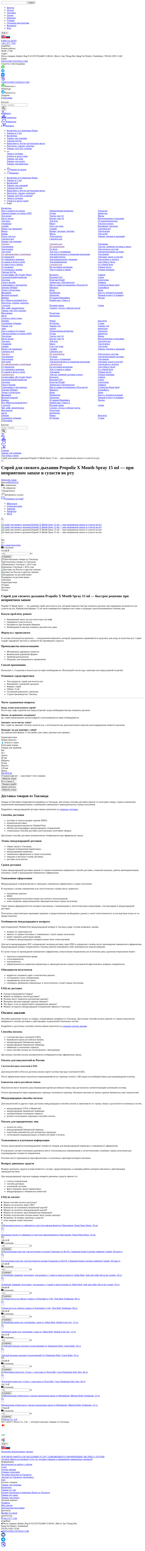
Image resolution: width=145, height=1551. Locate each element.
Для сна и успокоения (60, 251)
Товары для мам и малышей (111, 236)
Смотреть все (7, 239)
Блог (9, 28)
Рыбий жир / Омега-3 (59, 300)
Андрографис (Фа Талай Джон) (16, 274)
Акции (10, 15)
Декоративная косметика (61, 211)
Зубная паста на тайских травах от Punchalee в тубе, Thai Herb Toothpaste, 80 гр (39, 1308)
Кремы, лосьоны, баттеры (61, 231)
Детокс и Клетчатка (10, 290)
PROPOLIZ (13, 482)
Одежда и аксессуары (17, 156)
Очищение (6, 223)
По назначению (56, 246)
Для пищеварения (58, 262)
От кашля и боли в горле (13, 262)
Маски (4, 231)
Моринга (53, 287)
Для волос (103, 211)
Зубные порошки (106, 269)
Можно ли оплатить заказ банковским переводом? (28, 1212)
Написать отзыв (9, 779)
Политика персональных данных (17, 1451)
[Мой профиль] (3, 436)
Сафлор (101, 274)
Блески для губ (56, 218)
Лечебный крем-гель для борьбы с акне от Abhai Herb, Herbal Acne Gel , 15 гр (38, 1332)
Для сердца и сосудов (108, 249)
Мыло (52, 223)
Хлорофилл (103, 287)
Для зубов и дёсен (106, 262)
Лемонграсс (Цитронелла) (62, 282)
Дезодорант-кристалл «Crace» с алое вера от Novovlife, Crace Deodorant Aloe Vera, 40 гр (43, 1381)
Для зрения (103, 254)
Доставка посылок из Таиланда (16, 1474)
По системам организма (60, 267)
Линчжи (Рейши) (9, 287)
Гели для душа (56, 226)
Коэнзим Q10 (55, 277)
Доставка (11, 13)
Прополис (54, 295)
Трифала (102, 282)
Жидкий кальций (9, 295)
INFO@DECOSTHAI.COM (14, 61)
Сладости (5, 305)
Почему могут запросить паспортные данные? (26, 999)
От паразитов (7, 257)
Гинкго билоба (8, 282)
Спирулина (103, 280)
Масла (52, 234)
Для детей (102, 234)
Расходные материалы (54, 314)
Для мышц (103, 244)
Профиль (5, 1503)
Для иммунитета (57, 257)
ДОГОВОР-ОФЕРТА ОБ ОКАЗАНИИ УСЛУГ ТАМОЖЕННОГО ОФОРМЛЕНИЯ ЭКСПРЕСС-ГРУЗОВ (53, 1456)
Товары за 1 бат (14, 133)
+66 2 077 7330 (8, 43)
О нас (4, 1467)
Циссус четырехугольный (110, 292)
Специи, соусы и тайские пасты (64, 308)
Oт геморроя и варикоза (12, 259)
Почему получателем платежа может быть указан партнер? (32, 1215)
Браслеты (102, 321)
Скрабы (5, 226)
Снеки (101, 305)
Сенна (101, 277)
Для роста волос (105, 223)
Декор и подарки (15, 153)
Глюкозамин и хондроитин (14, 285)
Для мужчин (104, 231)
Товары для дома (15, 159)
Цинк (100, 290)
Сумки (101, 323)
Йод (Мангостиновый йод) (14, 300)
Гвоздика (5, 280)
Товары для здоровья (17, 138)
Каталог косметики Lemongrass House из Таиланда (25, 1492)
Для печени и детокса (108, 259)
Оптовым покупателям (18, 23)
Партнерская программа (12, 1508)
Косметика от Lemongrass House (22, 130)
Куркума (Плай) (57, 280)
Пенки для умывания (11, 228)
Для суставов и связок (60, 269)
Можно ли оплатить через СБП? (19, 1205)
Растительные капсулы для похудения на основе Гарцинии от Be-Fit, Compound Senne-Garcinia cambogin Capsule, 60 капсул (60, 1261)
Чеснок (101, 298)
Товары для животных (17, 164)
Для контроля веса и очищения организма (69, 254)
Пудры (52, 213)
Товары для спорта (16, 161)
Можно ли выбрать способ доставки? (22, 996)
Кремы (4, 234)
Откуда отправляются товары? (18, 994)
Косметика (12, 135)
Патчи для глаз (8, 236)
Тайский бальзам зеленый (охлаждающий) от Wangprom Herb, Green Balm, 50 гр (40, 1355)
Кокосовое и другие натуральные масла (26, 143)
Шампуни (102, 213)
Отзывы (11, 20)
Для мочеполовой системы (111, 251)
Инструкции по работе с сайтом (16, 1464)
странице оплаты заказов (75, 1026)
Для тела (53, 221)
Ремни (52, 321)
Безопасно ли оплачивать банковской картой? (26, 1207)
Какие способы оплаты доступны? (20, 1202)
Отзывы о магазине (10, 1472)
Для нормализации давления (63, 259)
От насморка (7, 267)
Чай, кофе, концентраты (12, 308)
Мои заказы (6, 1505)
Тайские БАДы (14, 141)
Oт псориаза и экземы (11, 269)
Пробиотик (54, 292)
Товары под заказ (9, 1495)
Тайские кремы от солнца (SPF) (16, 213)
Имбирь (5, 298)
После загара (7, 218)
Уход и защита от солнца (13, 211)
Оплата (10, 10)
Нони (52, 290)
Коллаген (53, 274)
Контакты (11, 25)
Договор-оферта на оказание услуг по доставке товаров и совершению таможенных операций (46, 1459)
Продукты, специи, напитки (20, 146)
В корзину (6, 557)
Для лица (5, 221)
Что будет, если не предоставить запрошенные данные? (30, 1004)
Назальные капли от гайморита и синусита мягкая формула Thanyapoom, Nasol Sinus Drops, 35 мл (48, 1235)
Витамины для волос (108, 226)
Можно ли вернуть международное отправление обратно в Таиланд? (37, 1006)
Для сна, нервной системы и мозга (114, 246)
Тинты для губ (56, 216)
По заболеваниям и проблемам (16, 254)
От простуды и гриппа (12, 264)
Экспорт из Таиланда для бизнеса (17, 1477)
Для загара (6, 216)
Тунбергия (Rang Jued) (109, 285)
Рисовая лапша (56, 305)
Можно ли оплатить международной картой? (25, 1210)
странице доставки (69, 809)
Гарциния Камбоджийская (14, 277)
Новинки (11, 18)
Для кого (5, 244)
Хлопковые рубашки (11, 323)
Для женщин (7, 246)
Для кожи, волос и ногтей (110, 257)
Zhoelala (5, 321)
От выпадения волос (108, 221)
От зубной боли (105, 264)
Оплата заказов (8, 1469)
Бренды (10, 7)
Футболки (54, 323)
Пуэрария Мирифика (59, 298)
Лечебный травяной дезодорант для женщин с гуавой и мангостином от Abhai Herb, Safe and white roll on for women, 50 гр (60, 1284)
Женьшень (6, 292)
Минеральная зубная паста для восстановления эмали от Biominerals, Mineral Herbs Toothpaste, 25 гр (49, 1405)
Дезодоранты (55, 236)
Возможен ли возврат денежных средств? (24, 1218)
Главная (5, 450)
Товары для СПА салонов (19, 148)
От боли (53, 249)
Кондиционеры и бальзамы (111, 218)
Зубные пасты (104, 267)
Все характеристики (11, 545)
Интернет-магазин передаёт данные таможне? (26, 1001)
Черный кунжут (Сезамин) (111, 295)
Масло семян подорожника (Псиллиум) (68, 285)
